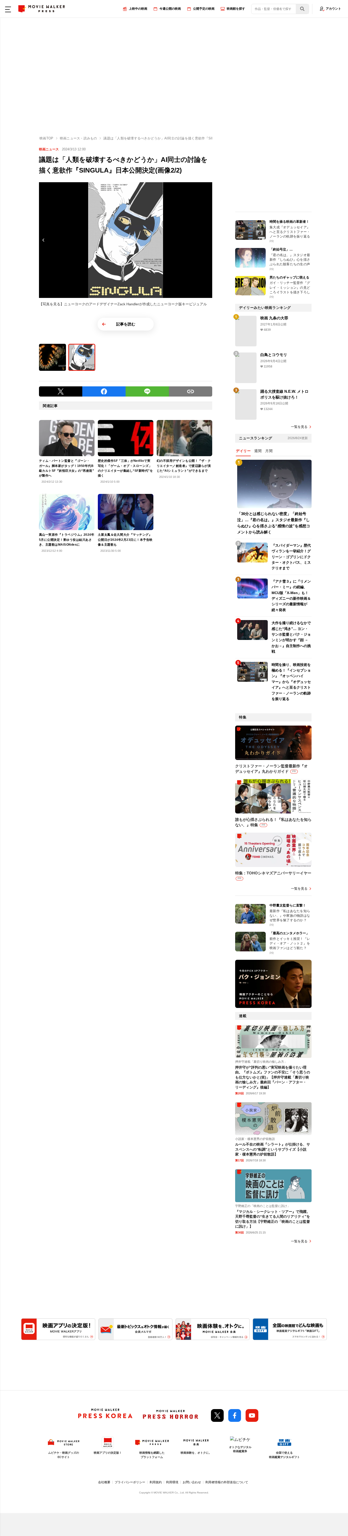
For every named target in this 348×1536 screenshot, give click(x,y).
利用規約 (156, 1482)
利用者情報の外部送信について (226, 1482)
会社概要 (104, 1482)
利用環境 (172, 1482)
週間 (258, 451)
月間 (269, 451)
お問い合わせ (192, 1482)
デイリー (243, 451)
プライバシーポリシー (130, 1482)
